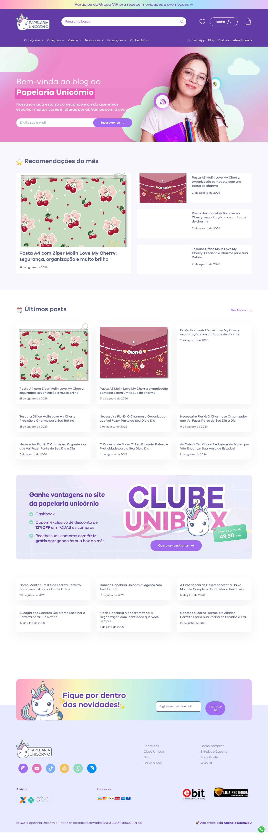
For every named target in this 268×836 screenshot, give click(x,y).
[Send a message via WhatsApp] (261, 829)
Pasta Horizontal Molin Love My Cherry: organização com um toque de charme (210, 332)
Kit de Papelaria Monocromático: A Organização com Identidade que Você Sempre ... (129, 617)
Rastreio (224, 40)
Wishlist (206, 763)
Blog (211, 40)
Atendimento (242, 40)
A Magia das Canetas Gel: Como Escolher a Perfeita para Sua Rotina (52, 615)
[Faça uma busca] (182, 21)
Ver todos (238, 310)
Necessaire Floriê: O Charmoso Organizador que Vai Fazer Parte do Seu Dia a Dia (133, 418)
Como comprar (212, 746)
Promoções (115, 40)
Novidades (93, 40)
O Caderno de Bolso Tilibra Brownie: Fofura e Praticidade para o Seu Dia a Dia (134, 446)
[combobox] (123, 21)
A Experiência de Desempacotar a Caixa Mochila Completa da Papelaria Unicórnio (212, 587)
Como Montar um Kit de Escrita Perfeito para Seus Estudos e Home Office (50, 587)
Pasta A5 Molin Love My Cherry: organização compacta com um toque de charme (134, 390)
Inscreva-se (215, 708)
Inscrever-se (110, 122)
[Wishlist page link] (202, 22)
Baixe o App (196, 40)
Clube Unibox (140, 40)
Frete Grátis (210, 757)
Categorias (32, 40)
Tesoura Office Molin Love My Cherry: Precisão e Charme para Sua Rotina (47, 418)
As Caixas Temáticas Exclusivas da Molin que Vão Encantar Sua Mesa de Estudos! (214, 446)
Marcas (72, 40)
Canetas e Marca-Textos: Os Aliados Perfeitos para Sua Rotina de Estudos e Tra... (214, 615)
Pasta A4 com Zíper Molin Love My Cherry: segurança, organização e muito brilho (51, 390)
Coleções (54, 40)
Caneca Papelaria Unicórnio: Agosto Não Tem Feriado (131, 587)
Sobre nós (151, 746)
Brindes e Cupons (214, 751)
